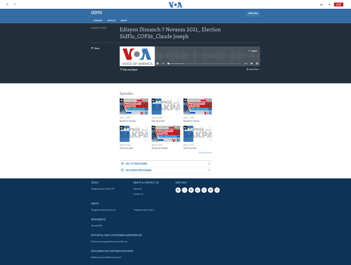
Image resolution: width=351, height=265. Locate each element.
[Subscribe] (210, 190)
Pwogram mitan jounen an (103, 210)
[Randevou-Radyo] (134, 107)
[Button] (95, 49)
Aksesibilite (96, 226)
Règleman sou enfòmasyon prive (106, 257)
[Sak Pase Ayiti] (166, 107)
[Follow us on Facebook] (178, 190)
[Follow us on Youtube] (191, 190)
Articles (111, 21)
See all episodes (205, 153)
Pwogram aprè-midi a (144, 210)
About (124, 21)
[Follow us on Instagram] (217, 190)
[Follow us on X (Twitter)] (184, 190)
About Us (137, 189)
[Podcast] (204, 190)
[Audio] (330, 5)
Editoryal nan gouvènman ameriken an (109, 241)
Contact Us (138, 194)
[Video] (321, 5)
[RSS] (197, 190)
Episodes (98, 21)
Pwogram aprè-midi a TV (102, 189)
